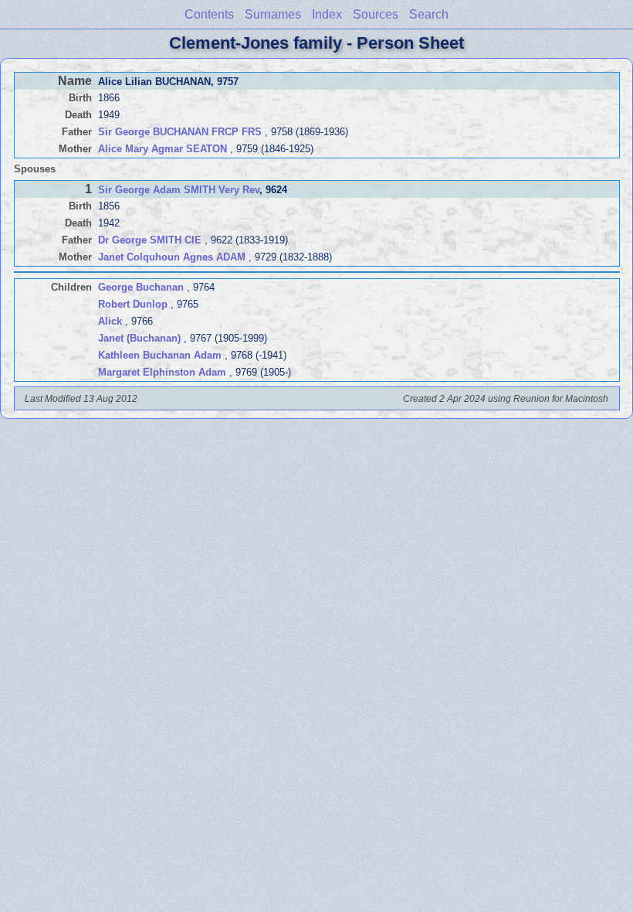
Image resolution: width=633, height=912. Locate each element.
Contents (209, 14)
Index (327, 14)
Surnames (273, 14)
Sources (375, 14)
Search (429, 14)
